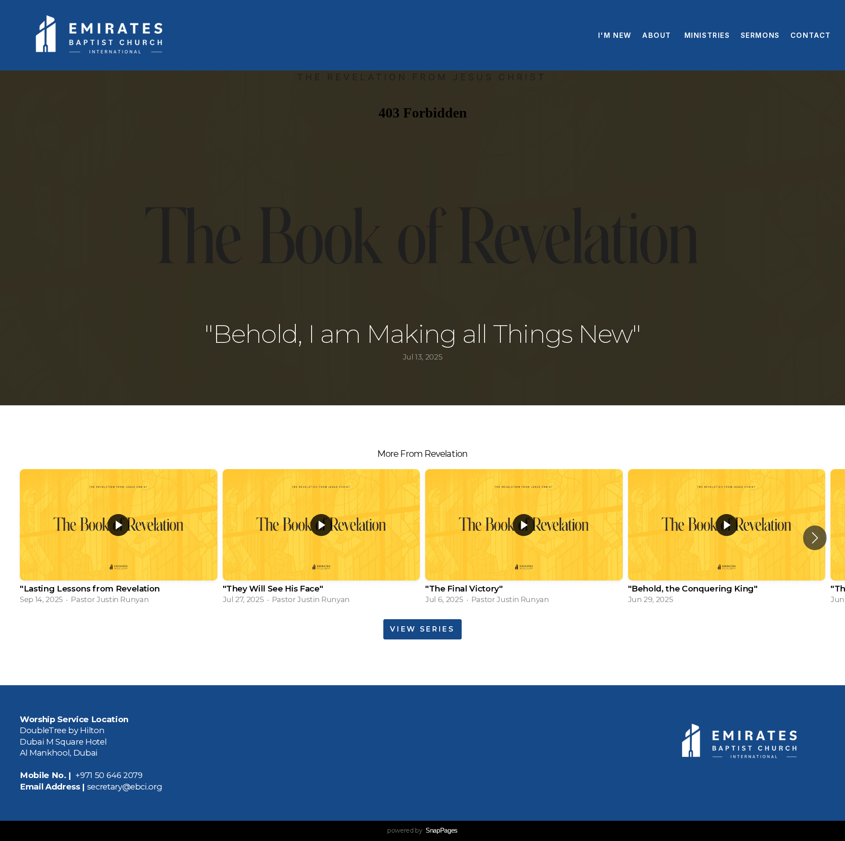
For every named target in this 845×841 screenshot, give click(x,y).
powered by (422, 830)
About (658, 35)
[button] (815, 537)
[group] (118, 537)
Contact (810, 35)
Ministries (707, 35)
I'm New (615, 35)
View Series (422, 629)
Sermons (760, 35)
